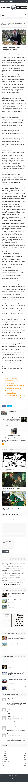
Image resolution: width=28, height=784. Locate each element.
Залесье (22, 565)
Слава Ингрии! (11, 413)
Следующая (15, 417)
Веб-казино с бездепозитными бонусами (16, 594)
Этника (20, 53)
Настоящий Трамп (21, 727)
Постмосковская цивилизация (16, 643)
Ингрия (5, 570)
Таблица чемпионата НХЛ (14, 605)
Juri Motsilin (10, 708)
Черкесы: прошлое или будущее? (13, 375)
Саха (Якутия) (18, 570)
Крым (13, 568)
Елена (8, 733)
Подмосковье (21, 563)
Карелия (11, 563)
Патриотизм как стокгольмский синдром (17, 709)
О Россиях (10, 649)
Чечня (3, 582)
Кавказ (8, 401)
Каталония (10, 570)
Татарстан (5, 581)
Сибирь (5, 584)
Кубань (18, 575)
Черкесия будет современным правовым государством (12, 508)
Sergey (8, 727)
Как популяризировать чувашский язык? (17, 687)
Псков (14, 582)
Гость (8, 716)
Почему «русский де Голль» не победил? (12, 488)
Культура (5, 753)
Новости (5, 755)
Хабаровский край (8, 572)
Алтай (14, 577)
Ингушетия (13, 575)
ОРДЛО (21, 568)
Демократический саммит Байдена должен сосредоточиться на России (17, 673)
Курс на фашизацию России (11, 380)
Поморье (5, 574)
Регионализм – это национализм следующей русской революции (16, 637)
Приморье (12, 579)
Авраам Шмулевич (6, 51)
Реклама (5, 763)
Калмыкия (17, 579)
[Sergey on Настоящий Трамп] (4, 728)
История (7, 53)
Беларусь (4, 566)
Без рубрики (5, 749)
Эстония (10, 565)
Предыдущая (12, 411)
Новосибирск (9, 582)
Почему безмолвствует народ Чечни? (13, 388)
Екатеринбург (21, 581)
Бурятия (12, 581)
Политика (12, 53)
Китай (18, 565)
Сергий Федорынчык (12, 698)
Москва (13, 584)
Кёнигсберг (19, 574)
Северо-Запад (6, 575)
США (14, 565)
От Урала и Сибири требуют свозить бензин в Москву (15, 600)
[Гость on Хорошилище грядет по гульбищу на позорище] (4, 718)
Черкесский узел (9, 390)
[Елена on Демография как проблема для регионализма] (4, 735)
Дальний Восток (12, 567)
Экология (5, 765)
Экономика (16, 53)
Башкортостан (7, 568)
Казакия (20, 566)
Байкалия (23, 579)
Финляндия (5, 563)
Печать (19, 54)
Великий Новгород (19, 572)
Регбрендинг (6, 761)
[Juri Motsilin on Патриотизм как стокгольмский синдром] (4, 709)
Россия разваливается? (8, 469)
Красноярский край (7, 577)
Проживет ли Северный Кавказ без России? (15, 395)
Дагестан (4, 565)
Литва (17, 568)
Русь (16, 563)
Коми (18, 584)
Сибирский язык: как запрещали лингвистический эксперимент (11, 419)
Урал (18, 582)
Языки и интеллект (13, 666)
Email (25, 54)
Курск (16, 581)
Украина (11, 573)
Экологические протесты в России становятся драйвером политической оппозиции (17, 681)
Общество (5, 757)
